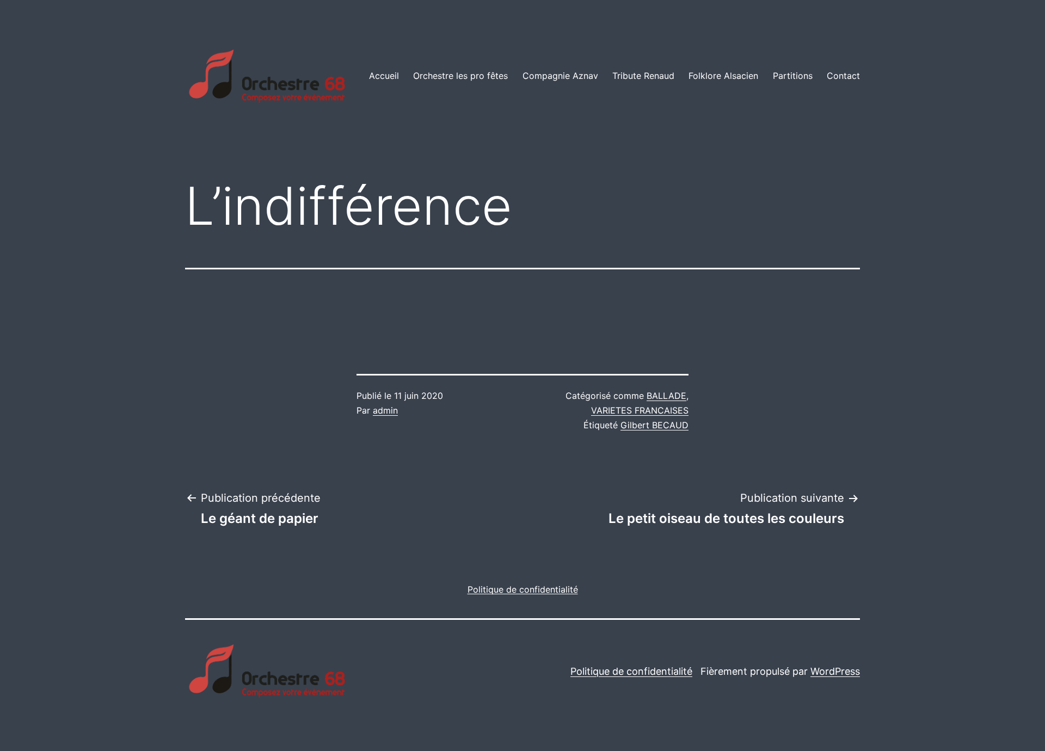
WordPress (835, 671)
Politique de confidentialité (631, 671)
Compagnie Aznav (560, 75)
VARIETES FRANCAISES (640, 410)
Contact (843, 75)
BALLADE (666, 395)
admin (385, 410)
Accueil (384, 75)
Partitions (793, 75)
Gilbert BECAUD (654, 425)
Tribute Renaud (643, 75)
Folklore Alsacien (723, 75)
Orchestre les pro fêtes (460, 75)
